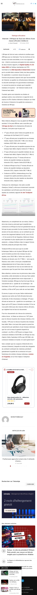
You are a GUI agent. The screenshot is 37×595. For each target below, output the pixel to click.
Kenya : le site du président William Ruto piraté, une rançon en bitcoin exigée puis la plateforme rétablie (20, 552)
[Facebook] (31, 3)
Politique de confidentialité (24, 589)
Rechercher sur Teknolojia (11, 481)
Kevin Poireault (13, 43)
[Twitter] (33, 3)
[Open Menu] (2, 3)
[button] (3, 450)
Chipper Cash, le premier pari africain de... (14, 589)
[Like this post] (15, 49)
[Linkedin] (35, 3)
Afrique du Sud (7, 126)
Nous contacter (25, 587)
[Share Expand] (29, 49)
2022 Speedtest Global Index (21, 70)
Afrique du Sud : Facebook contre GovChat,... (14, 573)
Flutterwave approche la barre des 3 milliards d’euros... (18, 460)
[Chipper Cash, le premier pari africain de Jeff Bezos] (4, 589)
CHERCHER (30, 484)
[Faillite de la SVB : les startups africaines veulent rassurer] (4, 582)
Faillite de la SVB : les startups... (14, 581)
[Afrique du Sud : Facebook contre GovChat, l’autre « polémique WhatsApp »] (4, 573)
